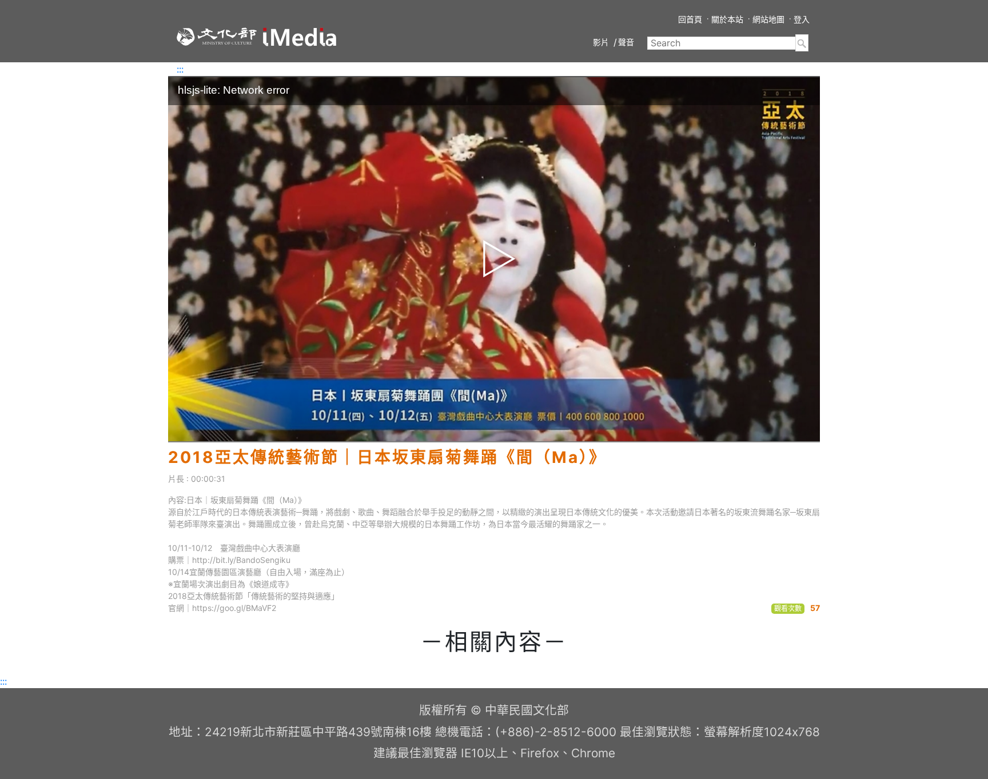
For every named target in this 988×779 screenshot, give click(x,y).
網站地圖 (768, 19)
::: (180, 69)
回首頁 (690, 19)
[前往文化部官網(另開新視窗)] (217, 36)
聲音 (626, 42)
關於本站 (727, 19)
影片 (601, 42)
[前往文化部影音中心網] (299, 36)
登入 (802, 19)
